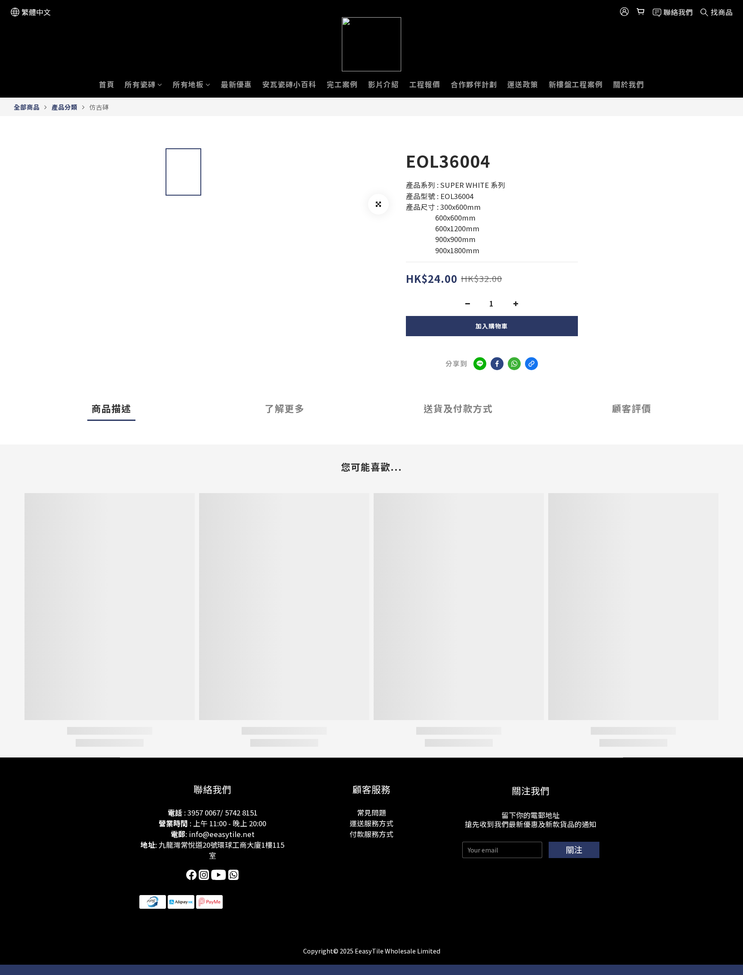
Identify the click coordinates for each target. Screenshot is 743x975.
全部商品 (27, 106)
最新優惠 (236, 84)
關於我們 (628, 84)
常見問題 (371, 812)
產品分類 (64, 106)
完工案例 (342, 84)
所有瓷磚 (140, 84)
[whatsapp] (514, 363)
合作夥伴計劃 (474, 84)
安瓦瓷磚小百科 (289, 84)
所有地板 (188, 84)
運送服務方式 (371, 823)
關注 (574, 849)
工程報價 (424, 84)
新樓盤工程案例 (576, 84)
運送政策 (522, 84)
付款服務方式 (371, 834)
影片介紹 (383, 84)
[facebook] (497, 363)
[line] (479, 363)
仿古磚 (99, 106)
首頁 (106, 84)
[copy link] (531, 363)
